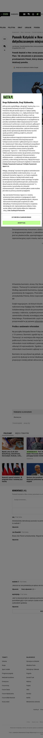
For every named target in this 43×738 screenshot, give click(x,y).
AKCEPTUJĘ (21, 223)
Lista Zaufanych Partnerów (16, 210)
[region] (21, 160)
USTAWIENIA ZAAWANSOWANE (21, 217)
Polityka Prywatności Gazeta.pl (12, 164)
